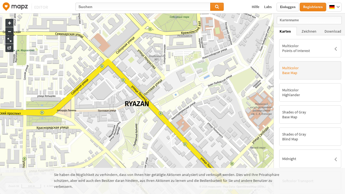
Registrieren (313, 7)
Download (333, 31)
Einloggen (287, 7)
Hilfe (256, 6)
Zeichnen (309, 31)
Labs (268, 6)
